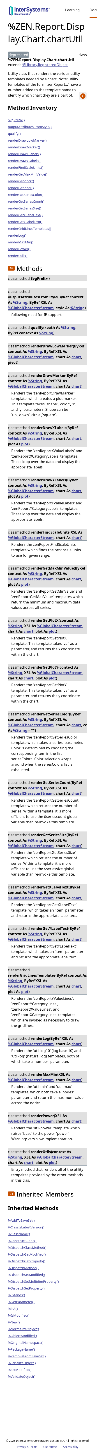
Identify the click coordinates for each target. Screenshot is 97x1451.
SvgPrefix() (16, 120)
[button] (11, 268)
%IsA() (13, 1308)
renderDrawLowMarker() (27, 140)
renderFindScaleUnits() (25, 167)
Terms (33, 1447)
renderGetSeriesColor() (26, 194)
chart (76, 356)
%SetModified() (20, 1369)
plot (24, 444)
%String (20, 302)
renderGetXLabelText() (25, 215)
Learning (72, 10)
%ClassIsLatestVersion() (26, 1227)
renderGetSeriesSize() (24, 208)
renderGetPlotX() (21, 181)
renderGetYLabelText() (25, 221)
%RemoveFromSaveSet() (27, 1356)
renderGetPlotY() (21, 187)
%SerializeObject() (22, 1363)
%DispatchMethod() (23, 1268)
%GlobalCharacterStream (31, 307)
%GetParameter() (21, 1301)
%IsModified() (19, 1315)
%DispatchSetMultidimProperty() (33, 1281)
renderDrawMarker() (24, 147)
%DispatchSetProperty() (26, 1288)
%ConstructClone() (22, 1240)
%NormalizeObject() (23, 1329)
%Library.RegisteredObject (45, 64)
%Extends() (16, 1295)
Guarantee (50, 1447)
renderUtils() (18, 255)
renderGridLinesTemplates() (29, 228)
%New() (14, 1322)
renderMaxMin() (20, 242)
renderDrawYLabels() (24, 160)
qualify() (14, 133)
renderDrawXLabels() (24, 154)
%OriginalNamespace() (26, 1342)
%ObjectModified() (22, 1335)
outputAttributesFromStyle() (30, 126)
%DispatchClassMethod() (27, 1247)
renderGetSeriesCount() (26, 201)
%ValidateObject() (21, 1376)
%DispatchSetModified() (26, 1274)
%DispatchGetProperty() (26, 1261)
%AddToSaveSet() (21, 1220)
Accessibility (70, 1447)
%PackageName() (21, 1349)
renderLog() (17, 235)
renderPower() (19, 249)
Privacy (21, 1447)
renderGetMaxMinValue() (27, 174)
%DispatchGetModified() (27, 1254)
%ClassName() (19, 1234)
